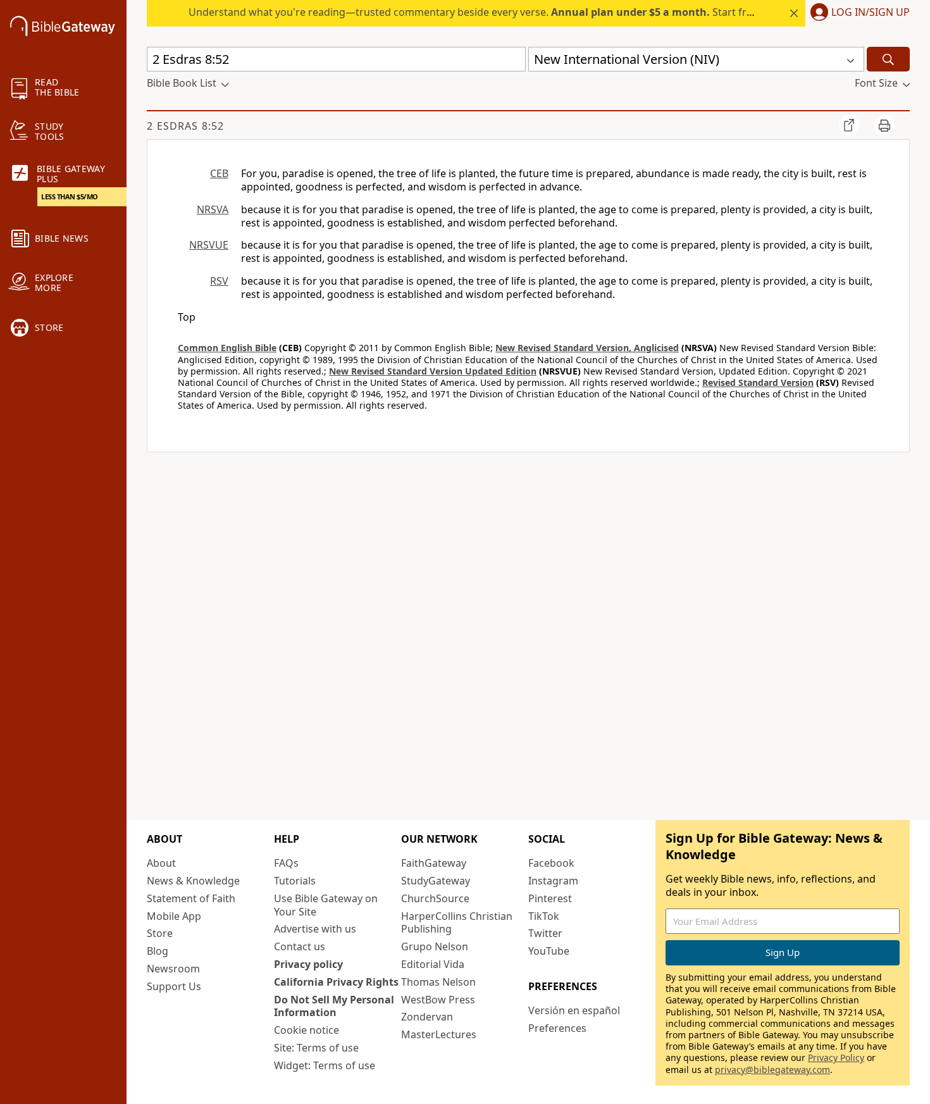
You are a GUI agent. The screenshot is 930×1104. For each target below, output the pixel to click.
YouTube (548, 951)
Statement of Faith (191, 898)
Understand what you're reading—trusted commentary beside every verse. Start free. (474, 12)
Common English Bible (227, 348)
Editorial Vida (432, 964)
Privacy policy (308, 964)
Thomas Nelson (438, 982)
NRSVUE (208, 245)
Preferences (557, 1028)
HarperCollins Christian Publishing (456, 922)
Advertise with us (315, 929)
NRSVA (212, 209)
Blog (157, 951)
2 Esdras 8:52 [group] (185, 126)
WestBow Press (438, 1000)
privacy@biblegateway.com (772, 1070)
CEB (219, 173)
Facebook (551, 863)
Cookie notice (306, 1030)
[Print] (884, 125)
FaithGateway (433, 863)
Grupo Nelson (434, 946)
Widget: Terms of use (324, 1065)
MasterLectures (438, 1034)
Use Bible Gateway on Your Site (326, 905)
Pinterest (550, 898)
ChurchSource (435, 898)
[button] (857, 13)
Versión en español (574, 1010)
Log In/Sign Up (870, 12)
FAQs (286, 863)
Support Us (174, 986)
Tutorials (295, 881)
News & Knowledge (193, 881)
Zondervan (427, 1017)
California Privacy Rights (336, 982)
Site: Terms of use (316, 1048)
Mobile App (174, 916)
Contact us (299, 946)
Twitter (545, 933)
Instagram (553, 881)
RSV (219, 281)
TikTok (543, 916)
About (161, 863)
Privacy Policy (836, 1057)
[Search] (888, 59)
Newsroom (173, 969)
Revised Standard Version (758, 382)
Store (160, 933)
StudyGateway (435, 881)
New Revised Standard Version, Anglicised (587, 348)
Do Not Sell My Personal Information (334, 1006)
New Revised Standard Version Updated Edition (432, 371)
